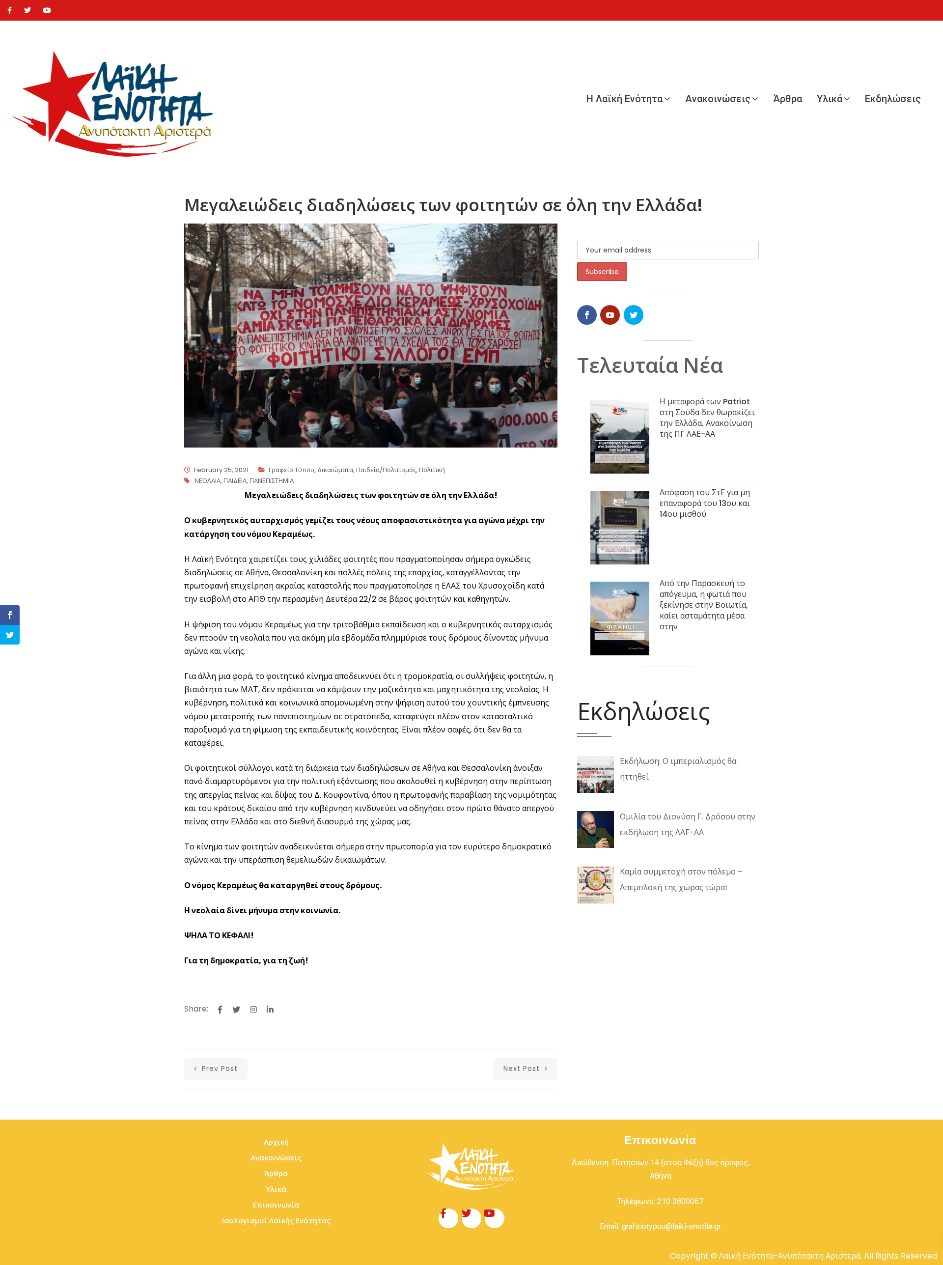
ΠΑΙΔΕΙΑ (235, 480)
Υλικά (829, 99)
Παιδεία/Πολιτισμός (386, 470)
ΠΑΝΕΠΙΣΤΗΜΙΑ (272, 480)
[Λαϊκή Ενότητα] (117, 99)
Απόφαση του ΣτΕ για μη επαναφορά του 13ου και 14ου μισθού (705, 503)
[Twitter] (27, 10)
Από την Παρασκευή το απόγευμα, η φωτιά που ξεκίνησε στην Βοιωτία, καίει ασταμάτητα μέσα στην (704, 605)
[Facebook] (9, 10)
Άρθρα (787, 99)
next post (522, 1068)
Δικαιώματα (335, 470)
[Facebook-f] (448, 1218)
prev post (218, 1068)
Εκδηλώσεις (893, 99)
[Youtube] (47, 10)
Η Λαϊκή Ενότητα (624, 99)
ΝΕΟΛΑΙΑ (207, 480)
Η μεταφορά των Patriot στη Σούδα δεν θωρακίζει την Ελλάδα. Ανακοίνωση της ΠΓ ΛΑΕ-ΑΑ (707, 418)
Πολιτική (432, 470)
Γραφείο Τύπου (291, 470)
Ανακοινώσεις (717, 99)
